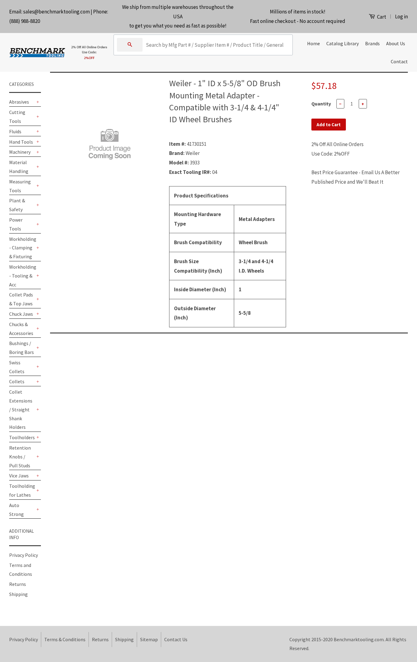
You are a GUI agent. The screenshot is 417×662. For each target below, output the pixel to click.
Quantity (321, 104)
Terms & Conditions (64, 639)
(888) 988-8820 (24, 21)
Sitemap (149, 639)
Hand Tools (21, 142)
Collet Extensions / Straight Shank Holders (20, 409)
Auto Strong (16, 509)
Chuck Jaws (21, 314)
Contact (399, 61)
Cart (381, 16)
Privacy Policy (23, 555)
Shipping (18, 594)
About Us (395, 43)
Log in (401, 16)
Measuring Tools (20, 185)
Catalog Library (342, 43)
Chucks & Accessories (21, 328)
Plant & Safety (17, 204)
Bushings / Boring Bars (21, 347)
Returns (17, 584)
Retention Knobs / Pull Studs (20, 457)
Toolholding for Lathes (22, 490)
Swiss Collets (16, 366)
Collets (16, 381)
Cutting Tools (17, 116)
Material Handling (18, 166)
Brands (372, 43)
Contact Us (175, 639)
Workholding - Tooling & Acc (22, 276)
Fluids (15, 131)
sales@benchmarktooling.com (56, 11)
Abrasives (19, 102)
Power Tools (16, 224)
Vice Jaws (19, 476)
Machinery (20, 152)
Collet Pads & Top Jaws (21, 299)
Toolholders (22, 437)
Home (313, 43)
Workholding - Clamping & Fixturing (22, 248)
